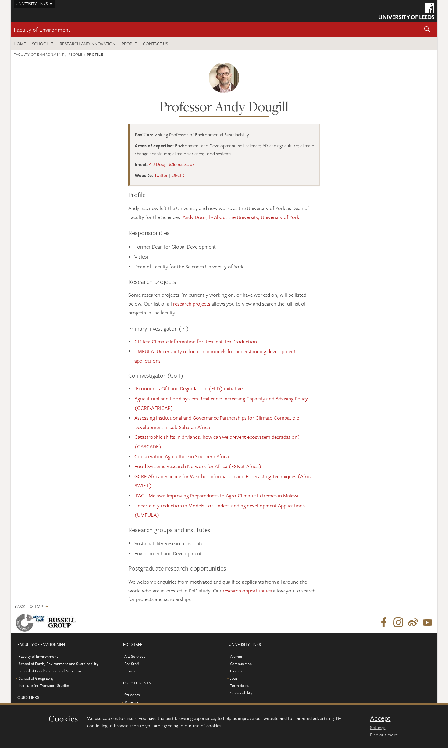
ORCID (178, 175)
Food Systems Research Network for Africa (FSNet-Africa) (197, 466)
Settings (377, 727)
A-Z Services (134, 656)
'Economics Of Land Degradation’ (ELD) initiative (188, 388)
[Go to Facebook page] (384, 623)
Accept (380, 718)
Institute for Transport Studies (44, 685)
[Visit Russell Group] (63, 623)
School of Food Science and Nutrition (50, 671)
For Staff (131, 663)
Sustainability (241, 693)
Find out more (384, 734)
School (40, 43)
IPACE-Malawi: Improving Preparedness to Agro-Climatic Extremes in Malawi (216, 495)
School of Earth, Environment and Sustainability (58, 663)
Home (20, 43)
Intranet (131, 671)
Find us (236, 671)
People (129, 43)
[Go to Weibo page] (413, 623)
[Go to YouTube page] (427, 623)
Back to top (28, 606)
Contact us (155, 43)
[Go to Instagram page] (398, 623)
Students (132, 695)
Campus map (241, 663)
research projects (191, 303)
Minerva (131, 702)
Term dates (239, 685)
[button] (427, 29)
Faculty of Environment (42, 29)
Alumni (236, 656)
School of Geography (36, 678)
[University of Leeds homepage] (406, 11)
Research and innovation (88, 43)
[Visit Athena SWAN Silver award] (31, 623)
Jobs (233, 678)
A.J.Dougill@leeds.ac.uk (171, 164)
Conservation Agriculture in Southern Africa (181, 456)
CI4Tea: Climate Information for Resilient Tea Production (195, 341)
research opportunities (247, 590)
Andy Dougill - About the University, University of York (241, 217)
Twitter (161, 175)
